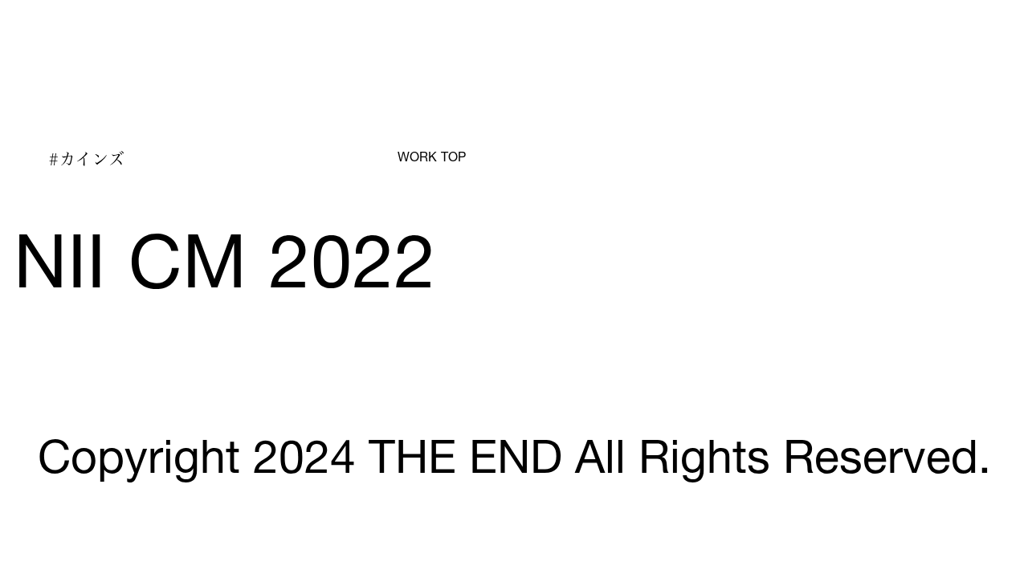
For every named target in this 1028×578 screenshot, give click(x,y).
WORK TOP (432, 159)
